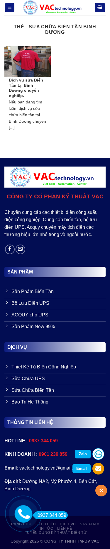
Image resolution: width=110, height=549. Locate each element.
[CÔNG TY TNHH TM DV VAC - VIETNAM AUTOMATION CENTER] (54, 7)
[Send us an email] (20, 249)
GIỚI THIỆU (45, 524)
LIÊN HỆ (64, 529)
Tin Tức (45, 529)
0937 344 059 (52, 515)
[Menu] (10, 8)
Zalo (83, 454)
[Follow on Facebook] (10, 249)
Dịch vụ (68, 524)
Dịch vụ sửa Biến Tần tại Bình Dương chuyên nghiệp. (26, 88)
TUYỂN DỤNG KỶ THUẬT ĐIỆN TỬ (56, 533)
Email (81, 468)
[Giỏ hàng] (100, 8)
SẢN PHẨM (90, 524)
